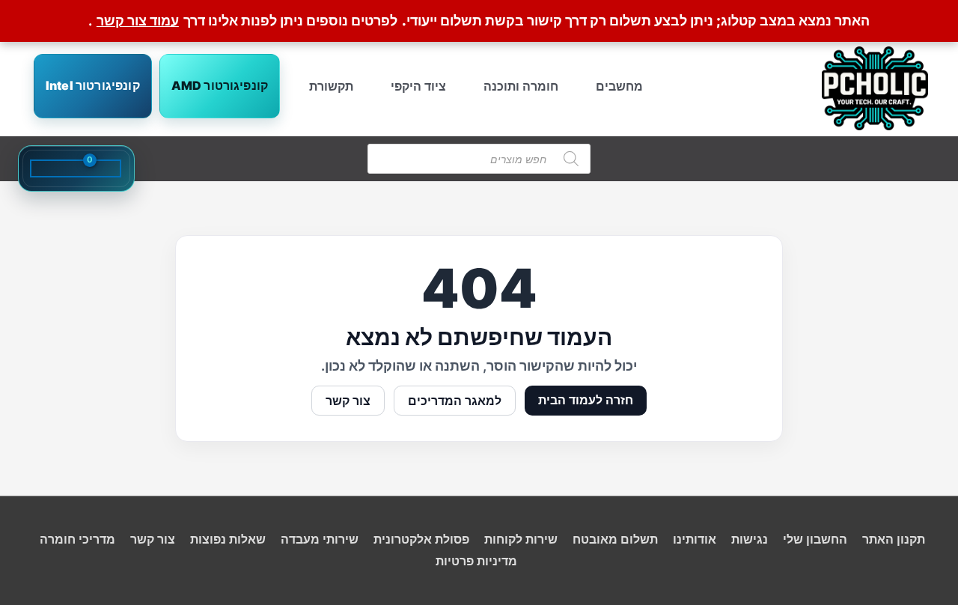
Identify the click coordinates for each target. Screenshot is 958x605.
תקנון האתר (893, 539)
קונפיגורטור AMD (219, 85)
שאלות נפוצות (228, 539)
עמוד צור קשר (138, 20)
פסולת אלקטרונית (421, 539)
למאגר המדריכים (454, 400)
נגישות (749, 539)
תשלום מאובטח (615, 539)
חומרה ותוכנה (520, 86)
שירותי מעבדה (320, 539)
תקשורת (331, 86)
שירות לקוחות (521, 539)
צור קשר (348, 400)
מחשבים (619, 86)
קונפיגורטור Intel (93, 85)
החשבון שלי (815, 539)
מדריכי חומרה (77, 539)
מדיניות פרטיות (476, 560)
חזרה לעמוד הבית (585, 399)
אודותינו (694, 539)
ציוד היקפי (418, 86)
